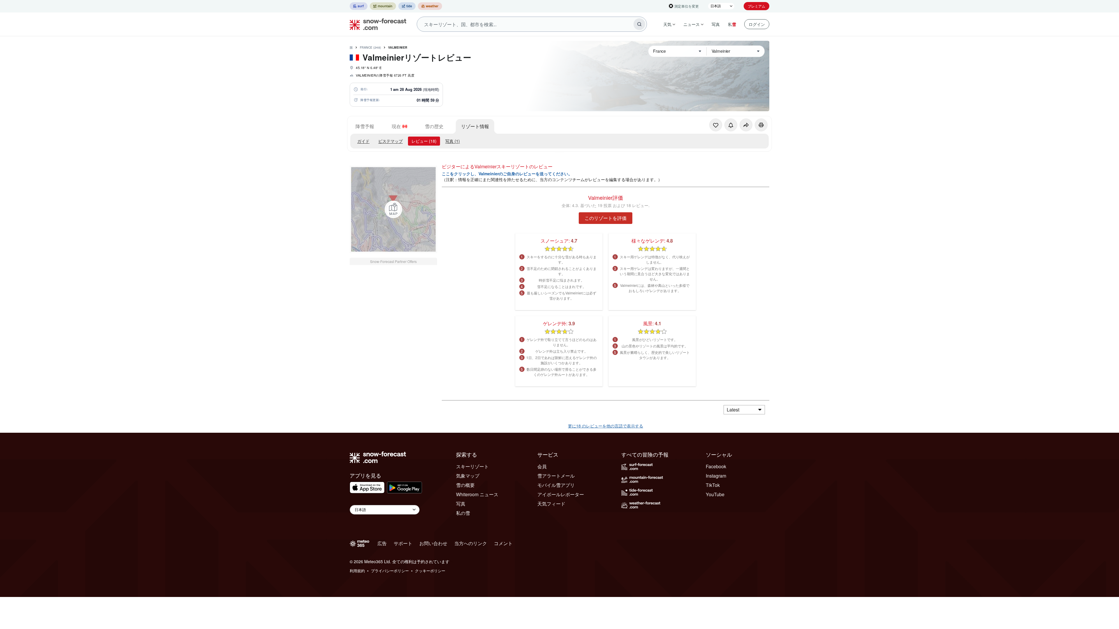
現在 (396, 126)
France (370, 47)
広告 (382, 543)
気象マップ (467, 475)
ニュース (691, 24)
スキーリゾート (472, 466)
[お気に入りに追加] (715, 125)
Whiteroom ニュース (477, 494)
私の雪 (463, 513)
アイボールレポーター (560, 494)
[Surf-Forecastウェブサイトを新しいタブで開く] (358, 6)
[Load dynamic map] (393, 209)
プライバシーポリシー (390, 570)
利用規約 (357, 570)
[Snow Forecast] (376, 24)
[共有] (746, 125)
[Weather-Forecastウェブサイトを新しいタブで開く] (430, 6)
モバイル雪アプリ (556, 485)
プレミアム (756, 5)
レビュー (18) (424, 141)
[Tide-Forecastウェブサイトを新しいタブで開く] (407, 6)
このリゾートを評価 (606, 218)
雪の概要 (465, 485)
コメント (503, 543)
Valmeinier (397, 47)
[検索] (639, 24)
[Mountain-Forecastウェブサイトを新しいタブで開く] (383, 6)
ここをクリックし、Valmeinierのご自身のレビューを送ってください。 (507, 173)
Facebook (716, 466)
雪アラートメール (556, 475)
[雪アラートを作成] (730, 125)
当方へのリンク (470, 543)
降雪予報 (365, 126)
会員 (542, 466)
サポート (403, 543)
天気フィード (551, 503)
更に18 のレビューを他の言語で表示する (605, 426)
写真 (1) (452, 141)
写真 (716, 24)
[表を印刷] (761, 125)
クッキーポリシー (430, 570)
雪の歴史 (434, 126)
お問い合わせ (433, 543)
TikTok (713, 485)
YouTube (715, 494)
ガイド (363, 141)
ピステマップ (390, 141)
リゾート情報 (475, 126)
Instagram (716, 475)
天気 (667, 24)
